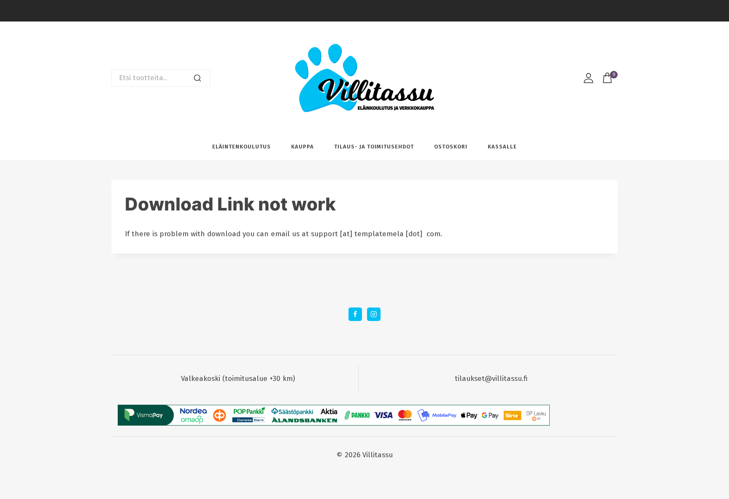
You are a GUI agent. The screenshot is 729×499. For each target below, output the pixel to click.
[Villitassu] (364, 78)
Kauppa (302, 146)
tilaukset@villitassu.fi (491, 378)
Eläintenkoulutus (241, 146)
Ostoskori (450, 146)
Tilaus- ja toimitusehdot (374, 146)
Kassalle (502, 146)
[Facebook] (355, 314)
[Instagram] (373, 314)
